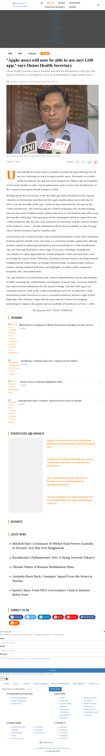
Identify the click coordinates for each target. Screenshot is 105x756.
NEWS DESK (50, 3)
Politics (55, 26)
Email (2, 646)
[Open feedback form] (7, 679)
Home (10, 53)
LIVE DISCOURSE (74, 3)
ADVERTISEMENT (40, 684)
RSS (16, 623)
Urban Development (55, 43)
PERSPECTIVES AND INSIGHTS (55, 7)
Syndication (16, 703)
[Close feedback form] (104, 631)
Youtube (73, 617)
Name (2, 638)
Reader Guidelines (19, 701)
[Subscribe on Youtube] (96, 162)
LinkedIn (46, 617)
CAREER (26, 684)
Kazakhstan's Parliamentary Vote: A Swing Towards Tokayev (53, 558)
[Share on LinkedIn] (89, 162)
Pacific (62, 698)
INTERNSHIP (78, 684)
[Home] (41, 3)
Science (55, 33)
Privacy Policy (63, 748)
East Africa (64, 718)
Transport (55, 41)
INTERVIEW (72, 7)
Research (39, 730)
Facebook (18, 617)
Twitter (32, 617)
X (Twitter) (64, 730)
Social (55, 36)
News (20, 53)
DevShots (39, 727)
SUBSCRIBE (55, 689)
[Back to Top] (2, 678)
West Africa (88, 701)
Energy (55, 23)
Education (55, 21)
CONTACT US (93, 684)
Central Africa (65, 715)
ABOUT (16, 684)
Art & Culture (55, 14)
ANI (7, 82)
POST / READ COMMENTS (59, 310)
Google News (88, 617)
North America (89, 709)
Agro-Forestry (55, 11)
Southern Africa (90, 698)
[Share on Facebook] (77, 162)
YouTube (63, 733)
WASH (55, 45)
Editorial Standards (19, 698)
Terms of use (51, 748)
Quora (59, 617)
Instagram (64, 735)
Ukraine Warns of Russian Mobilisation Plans (43, 567)
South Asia (64, 701)
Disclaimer (40, 748)
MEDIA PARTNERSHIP (60, 684)
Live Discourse (18, 738)
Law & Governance (55, 28)
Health (55, 31)
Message (3, 654)
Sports (55, 38)
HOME (6, 684)
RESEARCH (61, 3)
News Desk (40, 733)
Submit (53, 670)
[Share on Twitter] (83, 162)
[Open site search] (98, 5)
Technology (55, 16)
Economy (55, 19)
